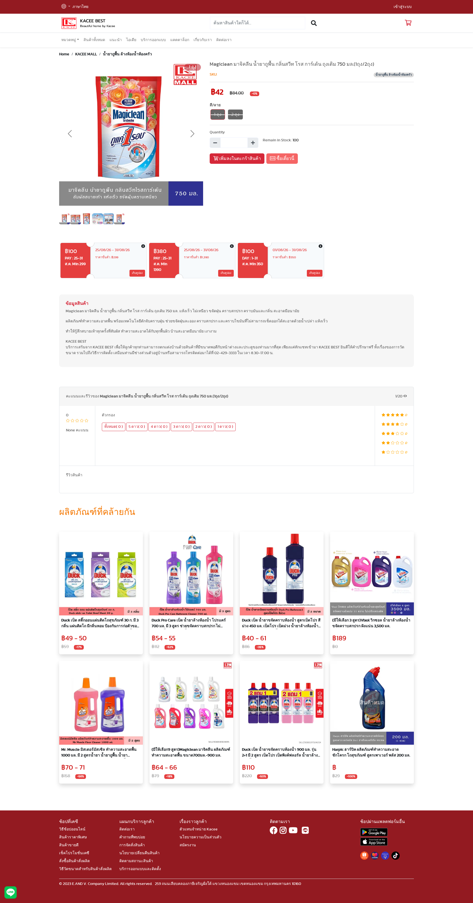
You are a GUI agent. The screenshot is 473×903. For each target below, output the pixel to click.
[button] (66, 7)
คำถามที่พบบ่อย (132, 837)
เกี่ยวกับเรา (203, 40)
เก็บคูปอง (137, 273)
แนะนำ (115, 40)
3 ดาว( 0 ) (181, 427)
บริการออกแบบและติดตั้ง (140, 869)
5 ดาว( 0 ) (137, 427)
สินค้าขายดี (69, 845)
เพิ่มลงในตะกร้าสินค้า (239, 158)
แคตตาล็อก (179, 40)
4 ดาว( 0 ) (159, 427)
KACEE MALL (86, 54)
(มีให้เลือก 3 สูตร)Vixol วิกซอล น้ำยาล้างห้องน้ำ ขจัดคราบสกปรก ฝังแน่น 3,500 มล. (371, 623)
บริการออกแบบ (153, 40)
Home (64, 54)
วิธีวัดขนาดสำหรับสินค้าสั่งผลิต (85, 869)
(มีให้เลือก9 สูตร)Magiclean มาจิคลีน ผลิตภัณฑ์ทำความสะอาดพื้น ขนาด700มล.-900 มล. (191, 752)
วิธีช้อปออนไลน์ (72, 829)
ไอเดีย (131, 40)
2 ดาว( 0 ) (203, 427)
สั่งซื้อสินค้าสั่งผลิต (74, 861)
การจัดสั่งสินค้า (132, 845)
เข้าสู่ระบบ (403, 7)
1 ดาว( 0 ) (225, 427)
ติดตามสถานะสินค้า (136, 861)
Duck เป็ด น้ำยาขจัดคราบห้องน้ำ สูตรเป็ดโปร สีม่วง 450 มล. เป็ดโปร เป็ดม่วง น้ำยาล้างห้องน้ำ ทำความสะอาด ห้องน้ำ (281, 623)
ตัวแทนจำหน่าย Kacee (199, 829)
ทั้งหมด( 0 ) (113, 427)
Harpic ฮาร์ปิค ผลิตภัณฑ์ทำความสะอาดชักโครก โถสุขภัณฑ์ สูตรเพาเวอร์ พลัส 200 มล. (371, 752)
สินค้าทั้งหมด (94, 40)
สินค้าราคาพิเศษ (73, 837)
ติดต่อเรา (224, 40)
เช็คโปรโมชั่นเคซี (74, 853)
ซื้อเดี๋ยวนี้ (284, 158)
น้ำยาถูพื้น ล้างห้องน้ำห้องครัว (127, 54)
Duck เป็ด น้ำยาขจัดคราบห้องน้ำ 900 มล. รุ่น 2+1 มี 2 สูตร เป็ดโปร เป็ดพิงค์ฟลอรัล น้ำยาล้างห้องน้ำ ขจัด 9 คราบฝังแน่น (280, 753)
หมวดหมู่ (68, 40)
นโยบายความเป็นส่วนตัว (200, 837)
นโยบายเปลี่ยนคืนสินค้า (139, 853)
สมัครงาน (188, 845)
